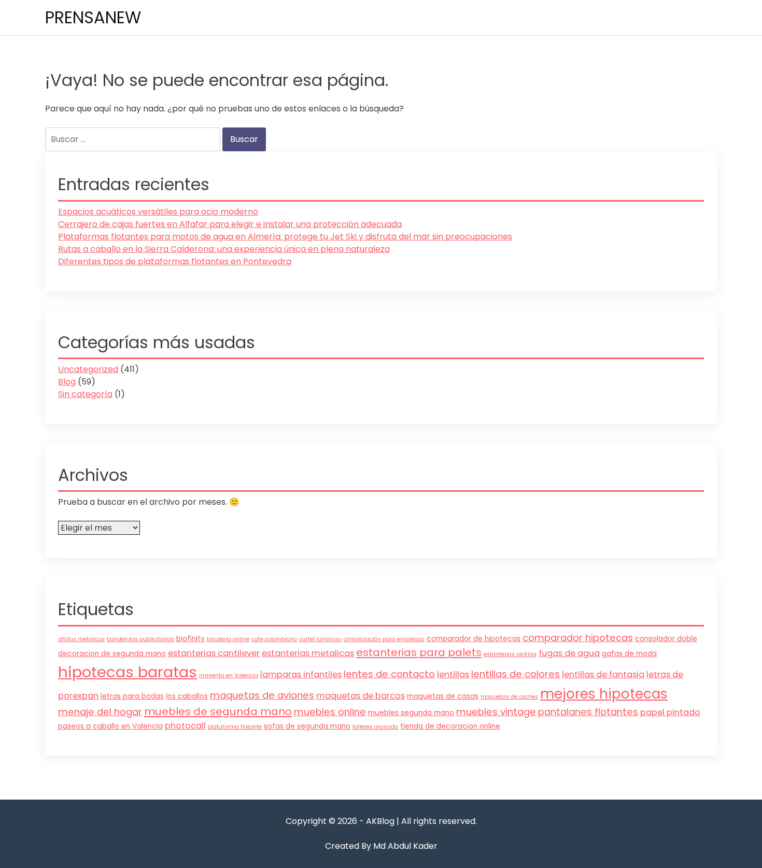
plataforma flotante (235, 727)
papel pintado (670, 712)
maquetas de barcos (360, 696)
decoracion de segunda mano (112, 654)
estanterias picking (510, 654)
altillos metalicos (81, 639)
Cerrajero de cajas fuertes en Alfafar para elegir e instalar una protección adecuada (230, 224)
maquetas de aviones (262, 695)
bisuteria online (228, 639)
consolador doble (666, 639)
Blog (67, 382)
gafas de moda (629, 654)
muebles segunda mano (411, 713)
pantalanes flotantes (588, 711)
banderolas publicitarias (140, 639)
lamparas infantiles (301, 674)
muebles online (330, 711)
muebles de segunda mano (218, 711)
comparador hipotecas (578, 637)
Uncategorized (88, 369)
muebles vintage (496, 711)
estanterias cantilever (214, 653)
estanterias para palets (419, 652)
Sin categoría (85, 394)
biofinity (190, 639)
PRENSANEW (93, 17)
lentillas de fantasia (603, 674)
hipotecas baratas (127, 671)
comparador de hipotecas (473, 639)
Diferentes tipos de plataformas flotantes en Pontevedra (174, 261)
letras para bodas (132, 696)
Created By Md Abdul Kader (381, 846)
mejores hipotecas (604, 693)
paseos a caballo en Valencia (110, 726)
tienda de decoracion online (450, 726)
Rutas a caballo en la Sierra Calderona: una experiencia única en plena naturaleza (224, 249)
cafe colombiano (274, 639)
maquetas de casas (442, 696)
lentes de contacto (389, 673)
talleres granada (375, 727)
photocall (185, 726)
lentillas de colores (515, 673)
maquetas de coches (509, 697)
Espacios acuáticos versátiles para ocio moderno (158, 212)
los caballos (187, 696)
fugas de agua (569, 653)
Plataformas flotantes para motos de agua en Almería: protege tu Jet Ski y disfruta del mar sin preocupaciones (285, 237)
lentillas (453, 674)
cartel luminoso (320, 639)
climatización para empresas (384, 639)
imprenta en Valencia (228, 675)
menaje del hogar (100, 711)
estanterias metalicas (308, 653)
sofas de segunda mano (307, 726)
